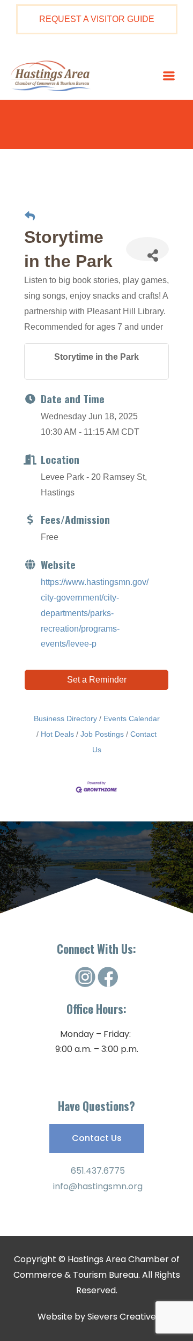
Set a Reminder (97, 679)
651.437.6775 (97, 1171)
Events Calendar (131, 719)
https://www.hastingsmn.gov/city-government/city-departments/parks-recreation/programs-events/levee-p (95, 612)
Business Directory (65, 719)
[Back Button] (30, 217)
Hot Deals (57, 734)
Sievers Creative (121, 1316)
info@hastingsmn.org (97, 1186)
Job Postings (102, 734)
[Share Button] (147, 249)
